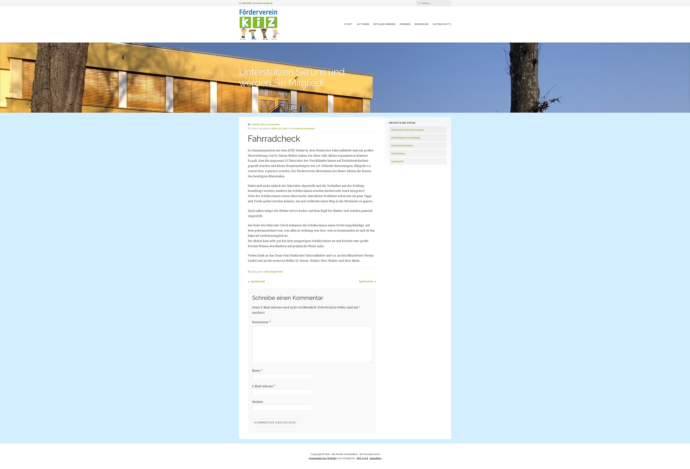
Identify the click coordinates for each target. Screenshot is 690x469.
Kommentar (261, 322)
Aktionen (363, 24)
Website (257, 402)
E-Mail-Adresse (263, 386)
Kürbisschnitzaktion (402, 145)
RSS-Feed (362, 458)
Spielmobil (258, 281)
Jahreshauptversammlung (405, 137)
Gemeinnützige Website (323, 458)
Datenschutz (442, 24)
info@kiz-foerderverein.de (257, 3)
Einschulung (398, 153)
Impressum (422, 24)
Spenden (405, 24)
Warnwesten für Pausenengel (407, 129)
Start (348, 24)
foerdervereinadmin (303, 128)
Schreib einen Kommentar (265, 124)
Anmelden (375, 458)
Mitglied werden (384, 24)
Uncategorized (273, 271)
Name (257, 371)
